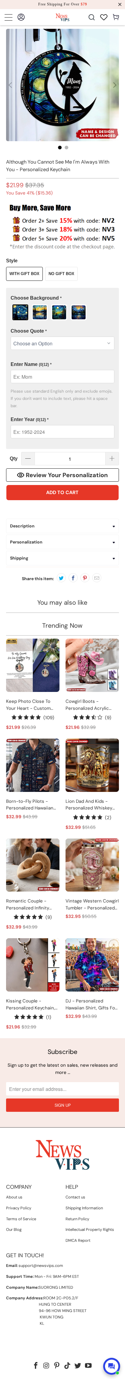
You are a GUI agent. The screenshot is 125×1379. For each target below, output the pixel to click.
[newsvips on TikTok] (67, 1366)
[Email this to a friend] (96, 577)
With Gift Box (24, 273)
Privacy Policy (18, 1208)
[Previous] (10, 85)
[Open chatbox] (111, 1366)
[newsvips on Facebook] (35, 1366)
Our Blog (14, 1229)
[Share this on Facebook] (73, 577)
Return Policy (77, 1218)
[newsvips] (62, 17)
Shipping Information (84, 1208)
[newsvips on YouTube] (88, 1366)
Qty (14, 458)
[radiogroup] (62, 312)
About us (14, 1197)
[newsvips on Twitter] (78, 1366)
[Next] (114, 85)
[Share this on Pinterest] (85, 577)
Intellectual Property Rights (90, 1229)
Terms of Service (21, 1218)
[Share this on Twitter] (61, 577)
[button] (62, 298)
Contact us (75, 1197)
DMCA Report (78, 1240)
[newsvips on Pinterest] (57, 1366)
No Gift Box (61, 273)
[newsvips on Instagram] (46, 1366)
